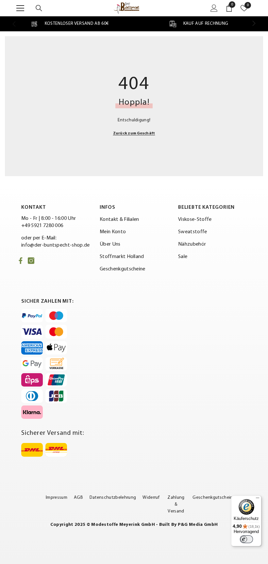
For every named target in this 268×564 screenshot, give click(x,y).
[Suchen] (39, 8)
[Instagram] (31, 260)
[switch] (246, 539)
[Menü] (257, 499)
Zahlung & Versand (175, 504)
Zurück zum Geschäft (134, 133)
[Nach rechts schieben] (253, 24)
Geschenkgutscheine (214, 497)
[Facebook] (20, 260)
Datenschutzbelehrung (113, 497)
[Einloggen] (214, 8)
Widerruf (150, 497)
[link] (69, 24)
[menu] (20, 8)
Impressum (56, 497)
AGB (78, 497)
